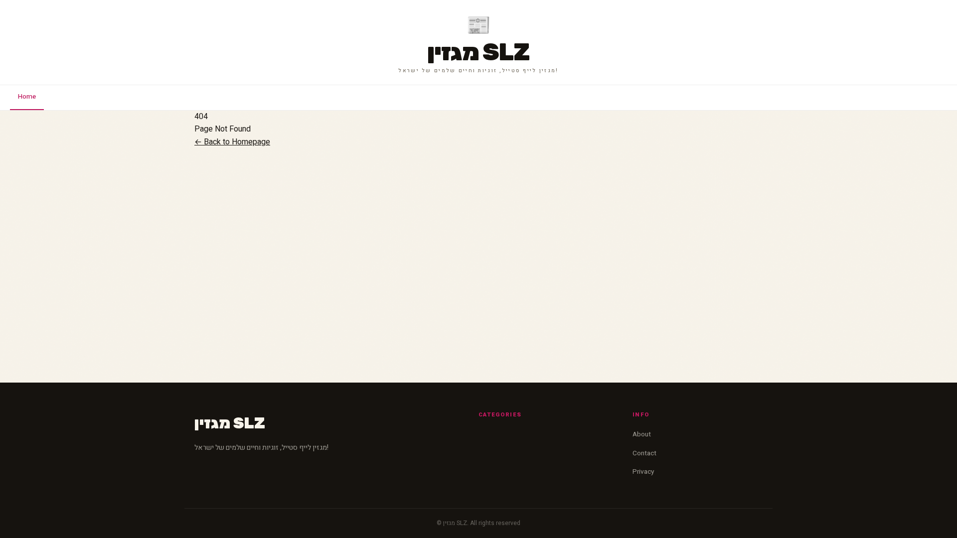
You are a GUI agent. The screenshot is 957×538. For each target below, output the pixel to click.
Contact (644, 453)
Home (27, 97)
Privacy (643, 472)
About (642, 434)
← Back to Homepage (232, 142)
